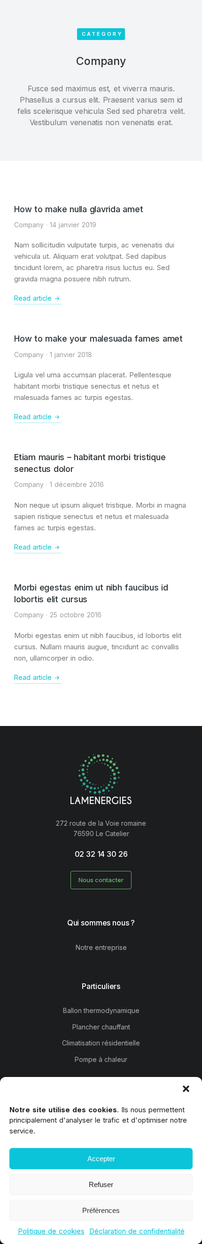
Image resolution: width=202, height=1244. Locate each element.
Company (29, 225)
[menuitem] (101, 947)
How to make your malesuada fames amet (98, 338)
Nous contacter (101, 880)
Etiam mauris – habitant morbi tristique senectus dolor (89, 463)
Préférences (101, 1210)
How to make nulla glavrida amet (78, 209)
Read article (33, 298)
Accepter (101, 1159)
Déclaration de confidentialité (137, 1231)
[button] (187, 1089)
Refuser (101, 1184)
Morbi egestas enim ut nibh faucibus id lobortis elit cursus (91, 593)
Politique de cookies (51, 1231)
